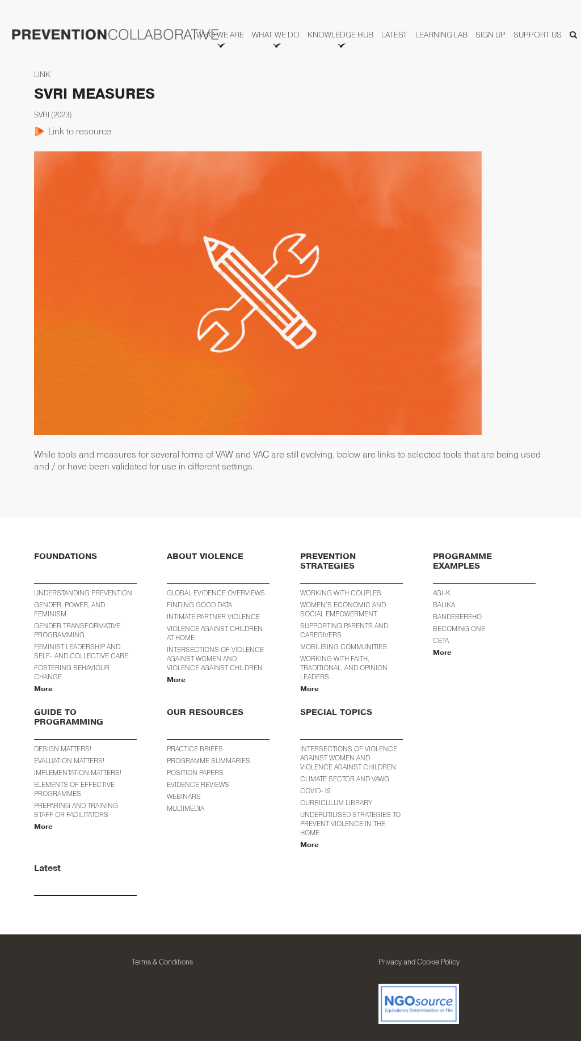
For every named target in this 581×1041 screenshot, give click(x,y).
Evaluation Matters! (69, 760)
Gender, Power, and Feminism (69, 609)
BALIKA (444, 604)
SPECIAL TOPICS (336, 712)
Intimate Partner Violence (213, 616)
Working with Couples (340, 593)
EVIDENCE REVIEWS (198, 784)
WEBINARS (184, 796)
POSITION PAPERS (195, 772)
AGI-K (442, 593)
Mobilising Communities (343, 646)
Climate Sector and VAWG (344, 779)
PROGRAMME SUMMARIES (208, 760)
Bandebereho (457, 616)
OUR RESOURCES (205, 712)
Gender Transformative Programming (77, 630)
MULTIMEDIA (185, 808)
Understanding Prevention (83, 593)
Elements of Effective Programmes (74, 789)
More (43, 688)
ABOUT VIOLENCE (205, 556)
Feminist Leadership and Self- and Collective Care (81, 651)
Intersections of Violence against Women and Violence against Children (215, 658)
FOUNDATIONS (65, 556)
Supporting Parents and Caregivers (344, 630)
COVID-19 (315, 790)
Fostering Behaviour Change (72, 672)
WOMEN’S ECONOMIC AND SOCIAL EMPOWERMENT (343, 609)
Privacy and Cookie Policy (419, 961)
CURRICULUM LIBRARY (336, 802)
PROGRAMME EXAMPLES (462, 561)
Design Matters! (62, 748)
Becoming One (459, 628)
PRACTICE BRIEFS (195, 748)
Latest (47, 868)
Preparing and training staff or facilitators (76, 810)
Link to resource (79, 131)
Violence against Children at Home (215, 633)
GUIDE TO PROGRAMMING (68, 717)
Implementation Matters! (77, 772)
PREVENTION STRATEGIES (328, 561)
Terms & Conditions (162, 961)
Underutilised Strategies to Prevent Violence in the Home (350, 823)
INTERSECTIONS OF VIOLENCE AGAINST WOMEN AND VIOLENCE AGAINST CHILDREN (348, 757)
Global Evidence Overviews (216, 593)
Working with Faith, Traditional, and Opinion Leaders (344, 667)
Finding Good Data (199, 604)
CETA (441, 640)
